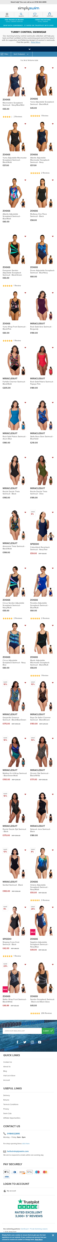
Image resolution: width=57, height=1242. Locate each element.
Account (6, 1080)
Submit (46, 1031)
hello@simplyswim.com (18, 1151)
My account (11, 1191)
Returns (6, 1100)
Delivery (6, 1095)
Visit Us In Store (9, 1076)
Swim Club (7, 1113)
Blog (5, 1071)
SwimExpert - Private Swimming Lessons (34, 1229)
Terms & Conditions (10, 1104)
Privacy (6, 1109)
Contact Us (7, 1062)
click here (26, 1144)
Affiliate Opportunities (11, 1118)
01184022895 (13, 1133)
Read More (39, 1239)
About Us (6, 1067)
